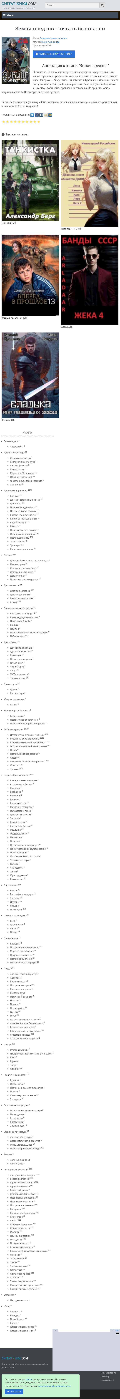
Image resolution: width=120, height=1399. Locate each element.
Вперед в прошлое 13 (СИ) (14, 317)
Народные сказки (19, 1300)
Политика (15, 841)
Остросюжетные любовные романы (28, 746)
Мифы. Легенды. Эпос (21, 1144)
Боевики (14, 496)
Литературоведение (20, 825)
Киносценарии (17, 693)
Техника (8, 1154)
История (14, 901)
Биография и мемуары (21, 894)
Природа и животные (21, 955)
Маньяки (14, 526)
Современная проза (20, 1034)
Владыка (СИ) (8, 419)
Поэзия (14, 932)
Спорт (13, 670)
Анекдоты (15, 1311)
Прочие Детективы (19, 537)
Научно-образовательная (16, 775)
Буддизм (14, 1080)
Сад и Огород (17, 666)
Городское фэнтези (20, 1186)
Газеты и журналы (19, 1049)
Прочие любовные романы (24, 753)
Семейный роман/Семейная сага (26, 1023)
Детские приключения (21, 571)
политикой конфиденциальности (54, 1385)
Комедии (14, 1315)
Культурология (17, 822)
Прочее (8, 1044)
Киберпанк (15, 1209)
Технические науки (20, 860)
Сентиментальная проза (22, 1027)
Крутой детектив (18, 522)
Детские (8, 555)
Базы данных (16, 715)
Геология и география (21, 806)
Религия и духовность (15, 1074)
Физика (14, 863)
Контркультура (17, 992)
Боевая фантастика (19, 1178)
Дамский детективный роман (25, 499)
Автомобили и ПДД (20, 1159)
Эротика (14, 769)
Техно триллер (17, 541)
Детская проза (17, 564)
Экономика (15, 484)
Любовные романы (13, 729)
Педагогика (16, 837)
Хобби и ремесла (19, 674)
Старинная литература (15, 1131)
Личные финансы (19, 465)
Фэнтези (14, 1277)
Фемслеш (15, 765)
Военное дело (11, 441)
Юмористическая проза (22, 1326)
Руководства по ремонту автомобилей (108, 1376)
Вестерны (15, 943)
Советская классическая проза (25, 1030)
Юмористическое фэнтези (23, 1288)
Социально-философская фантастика (29, 1250)
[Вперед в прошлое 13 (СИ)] (30, 275)
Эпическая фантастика (21, 1281)
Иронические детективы (22, 507)
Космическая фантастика (22, 1213)
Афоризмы (15, 977)
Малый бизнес (17, 469)
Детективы (15, 503)
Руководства (16, 1118)
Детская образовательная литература (29, 560)
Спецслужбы (16, 446)
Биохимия (15, 795)
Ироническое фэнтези (21, 1201)
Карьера (14, 905)
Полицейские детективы (22, 533)
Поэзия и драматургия (15, 915)
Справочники (16, 1121)
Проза (7, 968)
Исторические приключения (24, 947)
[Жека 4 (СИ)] (89, 280)
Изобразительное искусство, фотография (31, 1053)
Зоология (15, 818)
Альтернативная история (53, 38)
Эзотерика (15, 1099)
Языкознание (17, 879)
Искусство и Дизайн (20, 621)
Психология (16, 909)
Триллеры (15, 545)
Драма (13, 689)
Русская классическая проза (24, 1019)
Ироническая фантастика (22, 1197)
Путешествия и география (23, 962)
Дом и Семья (10, 642)
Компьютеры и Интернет (16, 710)
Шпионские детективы (21, 549)
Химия (13, 871)
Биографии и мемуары (21, 613)
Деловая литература (14, 452)
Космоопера (16, 1216)
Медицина (15, 829)
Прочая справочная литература (26, 1110)
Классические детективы (23, 514)
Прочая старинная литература (25, 1148)
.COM (19, 3)
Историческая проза (20, 985)
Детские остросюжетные (23, 568)
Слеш (13, 757)
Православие (16, 1083)
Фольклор (9, 1294)
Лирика (14, 928)
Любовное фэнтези (20, 1228)
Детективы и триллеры (15, 490)
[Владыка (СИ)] (30, 375)
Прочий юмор (17, 1319)
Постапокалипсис (19, 1243)
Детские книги (11, 585)
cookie (29, 1379)
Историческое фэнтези (22, 1205)
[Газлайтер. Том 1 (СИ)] (89, 183)
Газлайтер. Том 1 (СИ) (71, 228)
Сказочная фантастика (21, 1247)
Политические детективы (23, 530)
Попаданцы (16, 1239)
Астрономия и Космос (21, 784)
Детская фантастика (20, 590)
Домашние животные (21, 647)
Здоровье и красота (20, 651)
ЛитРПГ (14, 1220)
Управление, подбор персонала (26, 480)
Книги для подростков (21, 598)
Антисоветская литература (23, 973)
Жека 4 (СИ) (66, 326)
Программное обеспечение (24, 719)
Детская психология (20, 814)
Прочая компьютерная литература (27, 723)
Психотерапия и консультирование (28, 848)
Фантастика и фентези (15, 1169)
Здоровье (15, 898)
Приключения (11, 938)
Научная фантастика (20, 1235)
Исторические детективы (23, 511)
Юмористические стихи (22, 1330)
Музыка (14, 1061)
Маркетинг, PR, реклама (22, 473)
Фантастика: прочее (20, 1273)
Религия (14, 1091)
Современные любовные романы (27, 761)
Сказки (13, 602)
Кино (12, 1057)
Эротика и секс (17, 678)
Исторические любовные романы (27, 734)
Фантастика (16, 1269)
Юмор (7, 1306)
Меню (10, 15)
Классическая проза (20, 989)
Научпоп (14, 628)
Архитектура (16, 1163)
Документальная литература (18, 608)
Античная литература (21, 1137)
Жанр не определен (14, 699)
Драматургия (10, 684)
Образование (10, 885)
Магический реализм (21, 996)
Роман (13, 1015)
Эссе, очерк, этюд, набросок (24, 1038)
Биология (15, 788)
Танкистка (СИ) (9, 222)
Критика (14, 624)
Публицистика (17, 636)
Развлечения (16, 662)
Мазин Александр (50, 41)
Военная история (19, 803)
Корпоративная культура (22, 461)
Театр (13, 1065)
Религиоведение (18, 852)
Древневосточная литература (25, 1140)
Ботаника (14, 799)
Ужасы (13, 1262)
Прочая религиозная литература (26, 1087)
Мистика (14, 1231)
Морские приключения (22, 951)
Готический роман (19, 1190)
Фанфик (14, 1068)
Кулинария (15, 655)
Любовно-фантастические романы (27, 742)
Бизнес (13, 890)
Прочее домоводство (21, 659)
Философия (16, 867)
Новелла (14, 1000)
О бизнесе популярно (21, 476)
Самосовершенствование (23, 1095)
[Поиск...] (102, 5)
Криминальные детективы (23, 518)
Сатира (13, 1323)
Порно (13, 750)
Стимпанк (15, 1254)
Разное (13, 704)
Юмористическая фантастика (25, 1285)
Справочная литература (16, 1105)
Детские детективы (20, 594)
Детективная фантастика (22, 1193)
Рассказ (14, 1011)
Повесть (14, 1004)
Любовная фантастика (21, 1224)
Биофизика (15, 791)
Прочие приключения (21, 958)
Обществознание (19, 833)
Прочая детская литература (24, 579)
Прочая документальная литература (28, 632)
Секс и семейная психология (25, 856)
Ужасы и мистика (19, 1266)
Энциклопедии (17, 1125)
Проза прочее (17, 1008)
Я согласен (15, 1391)
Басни (13, 920)
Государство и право (20, 810)
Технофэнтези (17, 1258)
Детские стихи (17, 575)
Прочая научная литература (24, 845)
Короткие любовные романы (25, 738)
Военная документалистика (24, 617)
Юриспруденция (18, 875)
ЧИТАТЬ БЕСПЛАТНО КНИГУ (55, 54)
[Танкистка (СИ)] (30, 180)
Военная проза (17, 981)
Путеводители (17, 1114)
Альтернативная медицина (23, 780)
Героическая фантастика (22, 1182)
